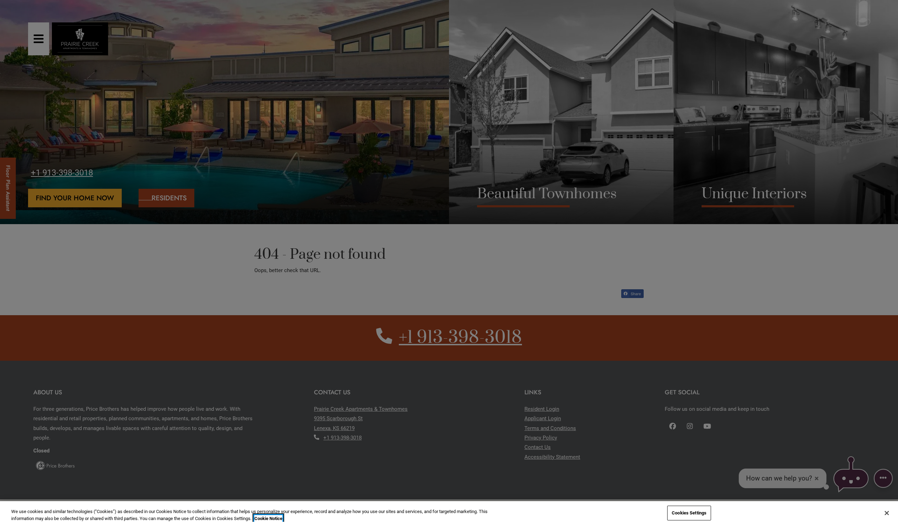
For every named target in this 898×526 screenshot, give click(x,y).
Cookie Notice (268, 518)
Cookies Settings (689, 512)
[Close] (886, 513)
